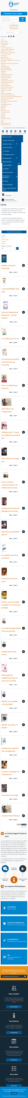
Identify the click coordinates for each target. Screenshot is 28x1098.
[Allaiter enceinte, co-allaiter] (23, 724)
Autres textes (3, 102)
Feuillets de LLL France (6, 88)
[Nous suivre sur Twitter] (13, 36)
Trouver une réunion (5, 112)
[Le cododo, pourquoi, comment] (23, 555)
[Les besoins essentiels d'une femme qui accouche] (23, 359)
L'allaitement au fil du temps (7, 80)
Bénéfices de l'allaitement (6, 69)
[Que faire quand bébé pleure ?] (23, 531)
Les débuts (3, 73)
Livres (2, 120)
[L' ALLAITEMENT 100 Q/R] (23, 288)
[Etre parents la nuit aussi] (23, 578)
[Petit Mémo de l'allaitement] (23, 408)
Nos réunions (14, 1060)
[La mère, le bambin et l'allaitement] (23, 771)
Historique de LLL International (8, 52)
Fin (25, 824)
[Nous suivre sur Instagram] (8, 36)
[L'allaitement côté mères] (23, 651)
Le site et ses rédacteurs (6, 54)
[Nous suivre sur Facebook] (11, 36)
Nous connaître (4, 43)
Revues (2, 121)
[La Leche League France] (14, 4)
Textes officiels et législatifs (7, 98)
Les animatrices (4, 44)
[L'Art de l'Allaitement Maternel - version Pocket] (23, 312)
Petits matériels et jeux (6, 124)
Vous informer (4, 57)
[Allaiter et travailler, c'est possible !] (23, 701)
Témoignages (4, 106)
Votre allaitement (5, 66)
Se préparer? (3, 71)
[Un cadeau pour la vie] (23, 338)
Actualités (3, 65)
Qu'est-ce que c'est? (5, 110)
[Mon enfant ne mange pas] (23, 458)
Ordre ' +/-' (4, 237)
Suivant (24, 824)
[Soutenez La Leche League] (22, 868)
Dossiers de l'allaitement (6, 93)
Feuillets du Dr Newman (6, 90)
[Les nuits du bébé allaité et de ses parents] (23, 628)
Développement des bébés (6, 82)
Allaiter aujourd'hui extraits (7, 87)
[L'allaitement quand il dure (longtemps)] (23, 748)
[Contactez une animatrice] (5, 868)
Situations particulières (6, 76)
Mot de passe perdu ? (14, 27)
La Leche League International (7, 49)
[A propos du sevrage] (23, 795)
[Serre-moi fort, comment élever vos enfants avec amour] (23, 482)
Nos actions (14, 1085)
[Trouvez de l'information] (14, 879)
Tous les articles (4, 84)
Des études (3, 61)
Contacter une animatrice (6, 58)
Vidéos (2, 91)
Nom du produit (5, 239)
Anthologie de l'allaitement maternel (9, 101)
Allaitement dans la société (7, 74)
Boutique (3, 117)
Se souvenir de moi (14, 25)
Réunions (3, 109)
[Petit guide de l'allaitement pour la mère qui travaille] (23, 675)
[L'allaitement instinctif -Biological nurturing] (23, 508)
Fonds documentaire (6, 85)
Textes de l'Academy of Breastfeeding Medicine (11, 96)
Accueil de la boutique (6, 118)
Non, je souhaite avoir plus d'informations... (14, 1096)
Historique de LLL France (6, 50)
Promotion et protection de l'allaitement (9, 63)
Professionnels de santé (6, 123)
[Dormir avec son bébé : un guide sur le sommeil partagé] (23, 602)
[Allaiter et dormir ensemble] (23, 265)
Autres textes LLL (5, 99)
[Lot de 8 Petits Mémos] (23, 815)
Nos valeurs (3, 46)
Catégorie (4, 243)
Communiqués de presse (6, 104)
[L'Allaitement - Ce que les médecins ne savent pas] (23, 432)
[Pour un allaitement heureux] (23, 385)
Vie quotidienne (4, 79)
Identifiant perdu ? (14, 28)
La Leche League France (6, 47)
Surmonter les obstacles (6, 77)
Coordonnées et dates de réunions (10, 976)
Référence (4, 241)
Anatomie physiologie (5, 68)
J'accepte (14, 1093)
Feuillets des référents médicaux (8, 95)
